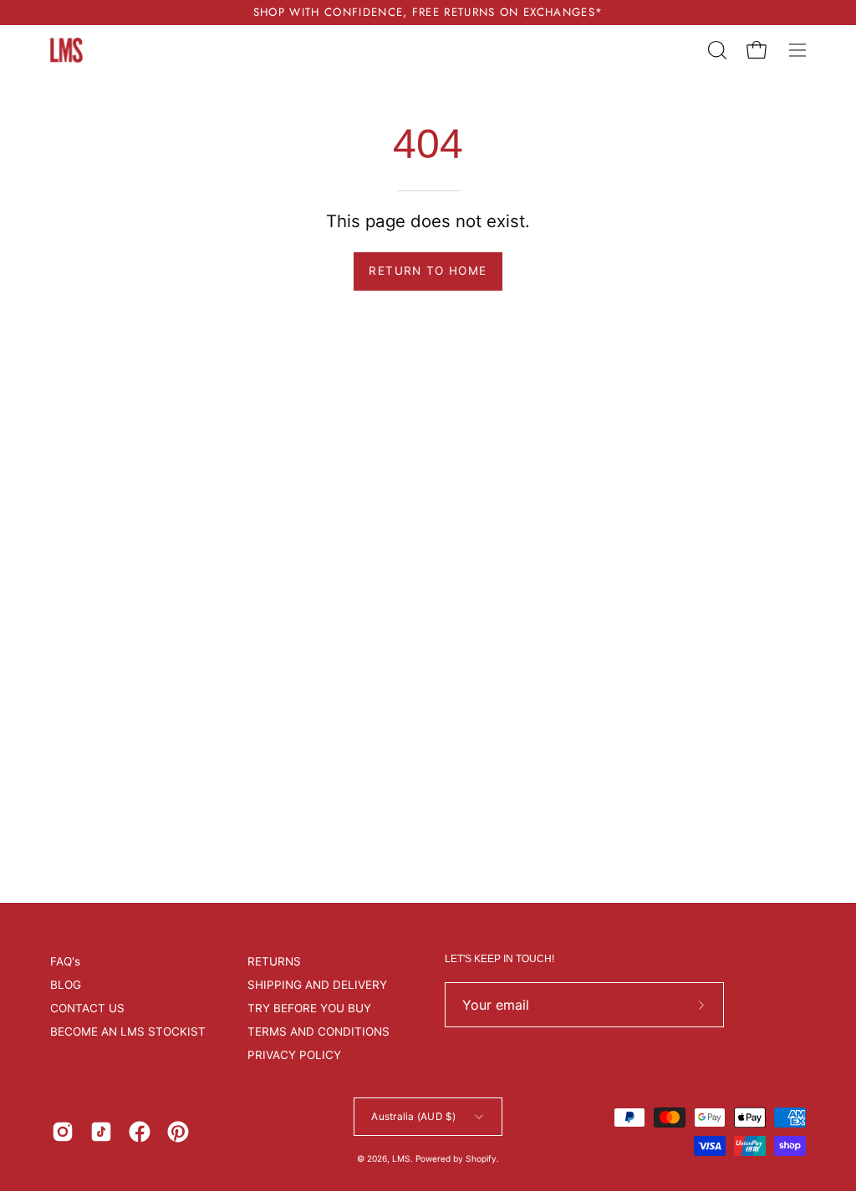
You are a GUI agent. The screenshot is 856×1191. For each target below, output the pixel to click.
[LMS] (67, 50)
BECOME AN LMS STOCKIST (128, 1031)
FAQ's (65, 961)
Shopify (481, 1158)
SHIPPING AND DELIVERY (317, 984)
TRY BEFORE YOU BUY (309, 1008)
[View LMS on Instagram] (62, 1131)
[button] (715, 50)
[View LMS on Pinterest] (178, 1131)
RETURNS (274, 961)
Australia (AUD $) (413, 1116)
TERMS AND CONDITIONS (318, 1031)
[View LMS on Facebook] (139, 1131)
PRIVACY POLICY (294, 1055)
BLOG (65, 984)
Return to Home (428, 270)
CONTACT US (87, 1008)
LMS (401, 1158)
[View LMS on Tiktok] (101, 1131)
